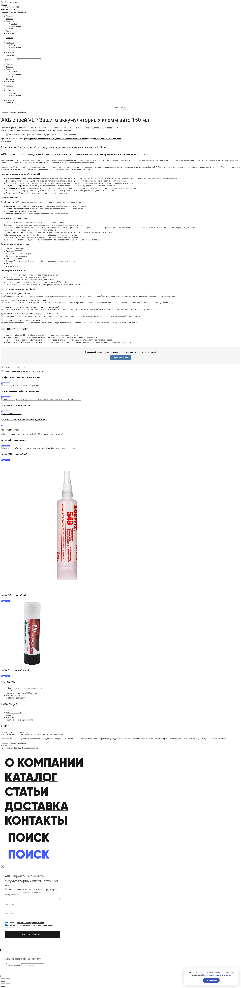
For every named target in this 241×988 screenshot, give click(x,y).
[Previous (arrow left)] (2, 981)
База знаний (16, 26)
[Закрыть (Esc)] (9, 983)
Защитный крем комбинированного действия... (24, 419)
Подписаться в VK (120, 358)
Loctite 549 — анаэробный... (14, 595)
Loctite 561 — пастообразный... (16, 670)
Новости (14, 29)
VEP (94, 139)
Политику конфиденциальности (216, 975)
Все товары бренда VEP (15, 335)
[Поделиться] (7, 983)
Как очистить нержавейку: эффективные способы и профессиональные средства (40, 340)
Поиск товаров (10, 60)
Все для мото (115, 139)
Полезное (10, 21)
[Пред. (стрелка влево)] (2, 986)
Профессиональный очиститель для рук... (21, 377)
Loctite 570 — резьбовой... (13, 440)
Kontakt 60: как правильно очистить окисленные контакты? (30, 337)
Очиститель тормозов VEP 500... (16, 405)
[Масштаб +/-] (2, 983)
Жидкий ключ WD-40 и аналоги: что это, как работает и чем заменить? (35, 342)
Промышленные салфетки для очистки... (21, 391)
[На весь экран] (4, 983)
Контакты (10, 33)
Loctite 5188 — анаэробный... (14, 454)
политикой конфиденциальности (30, 923)
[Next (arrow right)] (4, 981)
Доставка (10, 31)
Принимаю (211, 980)
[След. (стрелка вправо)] (4, 986)
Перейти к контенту (9, 2)
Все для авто (102, 139)
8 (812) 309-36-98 (8, 10)
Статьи (14, 24)
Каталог (9, 19)
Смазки (64, 128)
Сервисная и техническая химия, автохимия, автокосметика (34, 128)
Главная (9, 16)
